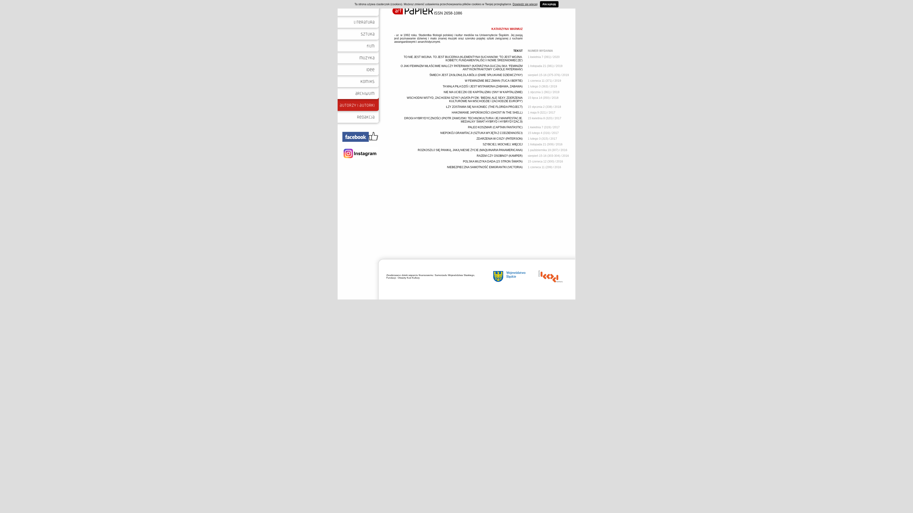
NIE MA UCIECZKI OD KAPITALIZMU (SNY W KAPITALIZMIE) (483, 92)
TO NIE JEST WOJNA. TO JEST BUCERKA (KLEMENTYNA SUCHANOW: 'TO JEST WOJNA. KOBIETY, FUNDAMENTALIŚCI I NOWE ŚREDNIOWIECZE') (463, 58)
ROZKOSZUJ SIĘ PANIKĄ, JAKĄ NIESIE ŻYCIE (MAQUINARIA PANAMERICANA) (470, 150)
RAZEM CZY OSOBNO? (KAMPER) (500, 155)
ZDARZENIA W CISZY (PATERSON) (499, 138)
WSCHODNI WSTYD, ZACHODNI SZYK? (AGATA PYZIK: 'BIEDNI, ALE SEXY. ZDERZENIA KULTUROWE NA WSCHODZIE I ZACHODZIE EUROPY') (465, 99)
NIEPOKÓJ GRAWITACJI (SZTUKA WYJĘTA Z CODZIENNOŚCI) (481, 133)
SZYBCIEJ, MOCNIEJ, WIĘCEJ (503, 144)
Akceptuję (549, 4)
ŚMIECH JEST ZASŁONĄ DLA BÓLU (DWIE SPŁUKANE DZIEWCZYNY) (476, 75)
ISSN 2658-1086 (447, 13)
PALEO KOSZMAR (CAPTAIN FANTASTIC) (495, 127)
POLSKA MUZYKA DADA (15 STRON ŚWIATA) (493, 161)
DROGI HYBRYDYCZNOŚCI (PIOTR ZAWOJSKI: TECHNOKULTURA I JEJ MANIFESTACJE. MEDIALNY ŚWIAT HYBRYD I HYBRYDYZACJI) (463, 120)
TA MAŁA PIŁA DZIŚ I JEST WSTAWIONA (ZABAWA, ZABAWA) (483, 86)
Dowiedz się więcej (525, 4)
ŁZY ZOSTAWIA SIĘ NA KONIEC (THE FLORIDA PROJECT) (484, 107)
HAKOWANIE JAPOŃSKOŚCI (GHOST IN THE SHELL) (487, 112)
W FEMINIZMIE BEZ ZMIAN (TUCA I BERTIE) (494, 80)
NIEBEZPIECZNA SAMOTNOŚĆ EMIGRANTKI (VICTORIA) (485, 167)
